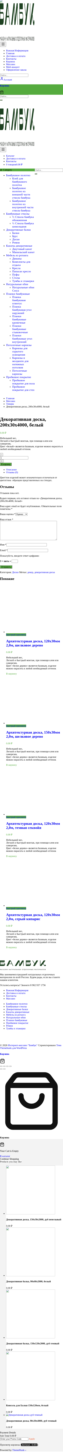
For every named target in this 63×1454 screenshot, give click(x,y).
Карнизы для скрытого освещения (19, 351)
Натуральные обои (17, 284)
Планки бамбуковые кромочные (19, 319)
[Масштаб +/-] (1, 1066)
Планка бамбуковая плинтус (19, 300)
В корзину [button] (11, 673)
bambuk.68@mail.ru (14, 102)
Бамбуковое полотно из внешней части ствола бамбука (21, 193)
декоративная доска (44, 572)
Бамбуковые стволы (17, 213)
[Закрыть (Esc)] (10, 1066)
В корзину (5, 464)
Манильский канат (23, 252)
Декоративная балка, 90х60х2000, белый (28, 1281)
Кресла (16, 268)
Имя (3, 544)
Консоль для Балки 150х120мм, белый (27, 1405)
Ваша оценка (7, 514)
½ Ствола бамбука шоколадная (23, 225)
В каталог (5, 1156)
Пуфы (15, 274)
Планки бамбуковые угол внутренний (22, 338)
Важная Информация (17, 990)
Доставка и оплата (15, 993)
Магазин (10, 998)
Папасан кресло (21, 271)
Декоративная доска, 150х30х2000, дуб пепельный (33, 1219)
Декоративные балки (18, 229)
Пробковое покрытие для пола (23, 382)
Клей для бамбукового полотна (19, 181)
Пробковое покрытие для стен (23, 388)
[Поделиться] (7, 1066)
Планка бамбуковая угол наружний (21, 310)
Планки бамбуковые (18, 293)
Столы (16, 277)
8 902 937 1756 (12, 106)
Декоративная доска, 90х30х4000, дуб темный (31, 1421)
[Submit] (1, 100)
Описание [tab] (11, 469)
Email (3, 550)
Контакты (11, 996)
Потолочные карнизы (18, 345)
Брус (15, 236)
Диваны (17, 258)
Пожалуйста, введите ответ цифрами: (19, 555)
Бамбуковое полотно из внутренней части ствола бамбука (22, 205)
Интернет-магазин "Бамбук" (22, 1045)
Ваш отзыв (6, 519)
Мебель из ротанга (17, 255)
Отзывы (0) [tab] (12, 472)
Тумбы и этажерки (23, 281)
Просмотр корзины (10, 1444)
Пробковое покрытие (18, 377)
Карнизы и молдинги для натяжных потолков (20, 362)
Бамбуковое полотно (18, 175)
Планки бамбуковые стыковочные (20, 329)
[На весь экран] (4, 1066)
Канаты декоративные (19, 245)
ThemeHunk (18, 1450)
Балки (15, 232)
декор (30, 572)
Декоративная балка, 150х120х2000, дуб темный (32, 1343)
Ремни (16, 242)
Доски (16, 239)
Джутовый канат (22, 248)
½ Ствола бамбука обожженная (23, 218)
